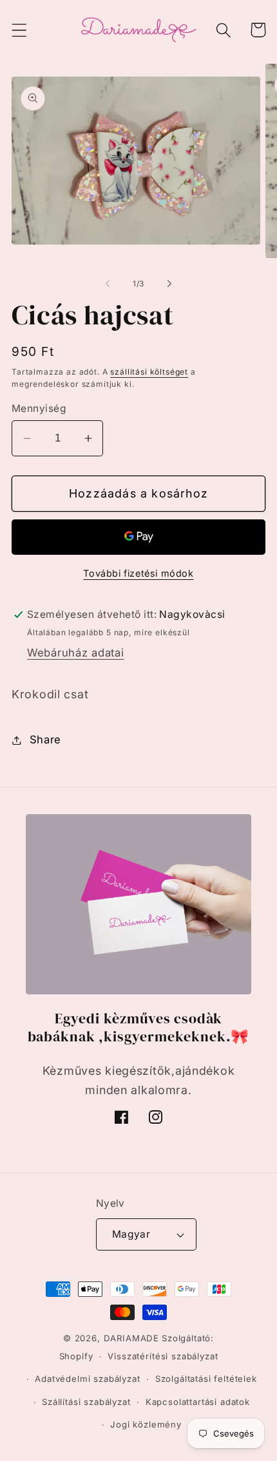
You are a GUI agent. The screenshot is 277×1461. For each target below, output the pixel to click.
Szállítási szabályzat (86, 1402)
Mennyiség (39, 408)
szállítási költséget (149, 372)
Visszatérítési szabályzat (163, 1356)
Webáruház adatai (75, 652)
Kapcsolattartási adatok (198, 1402)
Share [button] (45, 739)
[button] (20, 30)
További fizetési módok (138, 573)
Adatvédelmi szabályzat (87, 1378)
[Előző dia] (107, 284)
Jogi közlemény (146, 1424)
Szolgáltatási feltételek (206, 1378)
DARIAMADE (132, 1338)
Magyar (131, 1234)
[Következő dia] (169, 284)
